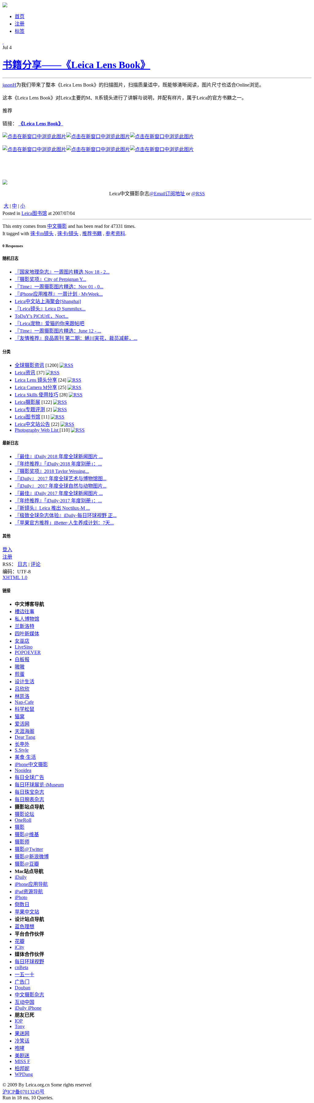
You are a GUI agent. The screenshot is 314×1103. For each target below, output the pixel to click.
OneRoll (23, 820)
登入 (7, 549)
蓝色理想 (24, 926)
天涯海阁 (24, 731)
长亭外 (22, 744)
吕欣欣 (22, 689)
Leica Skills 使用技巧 (36, 394)
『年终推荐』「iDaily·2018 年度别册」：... (58, 463)
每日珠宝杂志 (29, 792)
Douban (22, 987)
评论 (35, 564)
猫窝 (20, 716)
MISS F (22, 1061)
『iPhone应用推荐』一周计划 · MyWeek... (59, 294)
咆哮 (20, 1048)
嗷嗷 (20, 666)
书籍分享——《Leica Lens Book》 (76, 64)
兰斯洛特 (24, 626)
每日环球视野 (29, 961)
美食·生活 (25, 757)
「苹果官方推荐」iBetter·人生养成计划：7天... (64, 522)
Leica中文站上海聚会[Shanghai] (48, 301)
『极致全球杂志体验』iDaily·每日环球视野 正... (66, 515)
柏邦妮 (22, 1068)
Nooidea (23, 770)
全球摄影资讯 (29, 365)
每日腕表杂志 (29, 799)
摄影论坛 (24, 814)
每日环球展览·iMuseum (39, 784)
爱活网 (22, 724)
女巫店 (22, 641)
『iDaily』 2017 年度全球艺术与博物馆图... (60, 478)
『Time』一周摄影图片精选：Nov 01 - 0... (59, 286)
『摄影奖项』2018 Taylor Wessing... (52, 471)
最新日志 (10, 443)
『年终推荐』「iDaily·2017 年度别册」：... (58, 500)
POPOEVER (28, 652)
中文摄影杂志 (29, 994)
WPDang (24, 1074)
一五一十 (24, 974)
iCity (19, 947)
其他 (6, 536)
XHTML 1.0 (14, 577)
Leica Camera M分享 (36, 387)
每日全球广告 (29, 777)
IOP (19, 1020)
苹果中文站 (27, 911)
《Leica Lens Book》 (40, 123)
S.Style (22, 750)
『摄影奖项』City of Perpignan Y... (50, 279)
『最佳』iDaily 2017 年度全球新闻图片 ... (59, 493)
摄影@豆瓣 (27, 864)
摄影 (20, 827)
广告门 (22, 981)
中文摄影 (57, 226)
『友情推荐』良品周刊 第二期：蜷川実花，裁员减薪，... (76, 338)
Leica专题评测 (30, 409)
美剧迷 (22, 1055)
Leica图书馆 (34, 213)
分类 (6, 351)
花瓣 (20, 941)
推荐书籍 (92, 233)
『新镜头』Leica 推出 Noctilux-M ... (52, 508)
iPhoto (21, 897)
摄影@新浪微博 (32, 856)
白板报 (22, 659)
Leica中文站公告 (32, 424)
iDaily (21, 877)
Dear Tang (25, 737)
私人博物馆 (27, 619)
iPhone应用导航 (31, 884)
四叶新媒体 (27, 633)
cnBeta (21, 967)
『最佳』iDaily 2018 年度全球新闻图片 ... (59, 456)
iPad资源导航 (29, 891)
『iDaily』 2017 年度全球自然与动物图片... (60, 486)
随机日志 (10, 258)
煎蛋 (20, 674)
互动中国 (24, 1002)
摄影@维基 (27, 834)
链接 (6, 590)
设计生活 (24, 681)
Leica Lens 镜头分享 (36, 380)
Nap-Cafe (24, 702)
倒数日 (22, 904)
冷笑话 (22, 1040)
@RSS (198, 193)
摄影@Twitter (29, 849)
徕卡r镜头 (67, 233)
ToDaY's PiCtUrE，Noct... (41, 316)
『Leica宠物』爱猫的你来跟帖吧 (49, 323)
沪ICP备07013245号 (23, 1091)
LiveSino (24, 646)
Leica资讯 (25, 372)
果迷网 (22, 1033)
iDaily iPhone (28, 1008)
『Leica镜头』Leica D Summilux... (50, 308)
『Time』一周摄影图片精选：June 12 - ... (58, 330)
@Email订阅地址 (167, 193)
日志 (22, 564)
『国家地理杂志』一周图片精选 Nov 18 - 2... (62, 272)
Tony (20, 1026)
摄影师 (22, 841)
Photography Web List (37, 430)
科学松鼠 (24, 709)
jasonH (9, 85)
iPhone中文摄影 (31, 764)
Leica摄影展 (27, 402)
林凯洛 (22, 696)
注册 (7, 556)
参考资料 (115, 233)
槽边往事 (24, 611)
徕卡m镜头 (42, 233)
